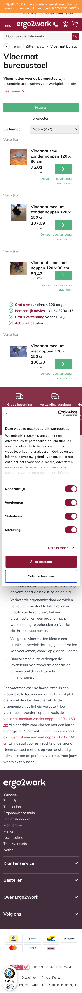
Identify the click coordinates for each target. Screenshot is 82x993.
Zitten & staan (35, 46)
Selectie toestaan (41, 576)
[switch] (71, 502)
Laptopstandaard (16, 819)
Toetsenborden (15, 806)
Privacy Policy (50, 978)
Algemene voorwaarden (27, 985)
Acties (8, 850)
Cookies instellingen (63, 985)
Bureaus (10, 794)
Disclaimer (29, 978)
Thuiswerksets (15, 843)
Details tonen (58, 548)
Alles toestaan (41, 561)
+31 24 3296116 (44, 310)
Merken (9, 831)
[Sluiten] (75, 6)
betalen (29, 323)
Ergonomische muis (19, 813)
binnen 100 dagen (40, 304)
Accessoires (13, 837)
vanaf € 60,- (40, 317)
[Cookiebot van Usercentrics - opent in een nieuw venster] (58, 413)
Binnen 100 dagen (43, 13)
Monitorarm (12, 825)
